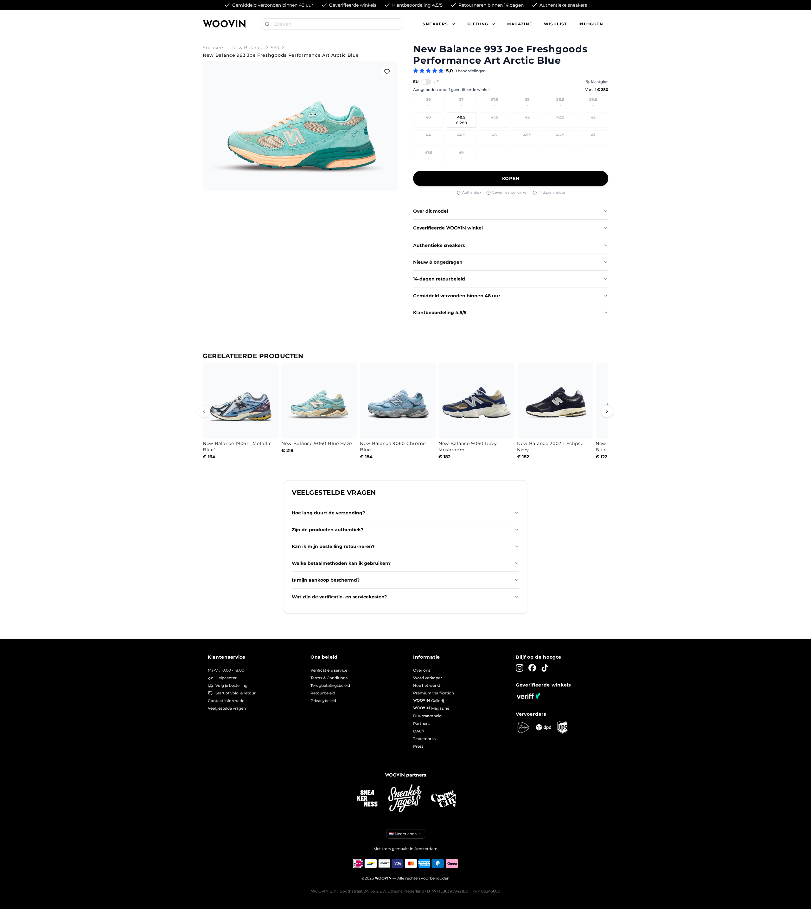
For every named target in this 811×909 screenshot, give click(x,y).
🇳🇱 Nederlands (403, 833)
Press (418, 746)
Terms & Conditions (329, 677)
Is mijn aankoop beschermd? (326, 580)
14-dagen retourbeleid (439, 279)
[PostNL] (523, 727)
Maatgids (599, 81)
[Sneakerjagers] (405, 799)
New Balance (248, 47)
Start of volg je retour (235, 693)
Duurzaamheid (427, 715)
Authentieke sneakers (439, 245)
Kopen (511, 178)
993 (275, 47)
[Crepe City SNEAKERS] (443, 798)
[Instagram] (519, 668)
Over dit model (430, 211)
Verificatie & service (328, 670)
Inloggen (590, 24)
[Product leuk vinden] (387, 71)
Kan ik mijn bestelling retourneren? (333, 546)
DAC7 (418, 731)
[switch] (426, 82)
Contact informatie (226, 700)
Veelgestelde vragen (227, 708)
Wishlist (555, 24)
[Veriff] (528, 695)
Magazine (519, 24)
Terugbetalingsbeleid (330, 685)
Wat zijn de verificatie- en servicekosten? (339, 597)
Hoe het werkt (426, 685)
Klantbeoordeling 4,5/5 (439, 312)
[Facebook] (532, 668)
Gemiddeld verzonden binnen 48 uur (456, 296)
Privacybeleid (323, 700)
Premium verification (433, 693)
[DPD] (543, 727)
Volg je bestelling (231, 685)
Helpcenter (226, 677)
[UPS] (562, 727)
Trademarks (424, 738)
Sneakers (214, 47)
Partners (421, 723)
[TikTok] (545, 668)
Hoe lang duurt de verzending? (328, 513)
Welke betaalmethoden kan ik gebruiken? (341, 563)
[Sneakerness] (367, 798)
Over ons (421, 670)
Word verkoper (427, 677)
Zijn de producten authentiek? (327, 529)
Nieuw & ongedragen (438, 262)
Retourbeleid (322, 693)
